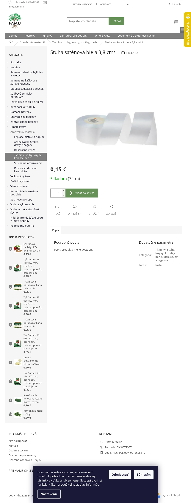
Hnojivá (15, 67)
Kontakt (105, 4)
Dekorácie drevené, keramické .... (26, 169)
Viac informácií (90, 484)
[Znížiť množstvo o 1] (63, 195)
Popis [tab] (55, 230)
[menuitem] (13, 36)
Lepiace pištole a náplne (29, 137)
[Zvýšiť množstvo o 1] (63, 191)
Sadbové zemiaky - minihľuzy (22, 95)
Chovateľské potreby (23, 116)
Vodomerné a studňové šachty (24, 211)
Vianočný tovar (19, 186)
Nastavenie (49, 494)
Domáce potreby (20, 112)
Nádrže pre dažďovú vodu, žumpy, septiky (27, 219)
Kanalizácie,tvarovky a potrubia (24, 192)
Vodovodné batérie (22, 225)
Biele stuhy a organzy (166, 258)
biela (158, 265)
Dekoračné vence (24, 150)
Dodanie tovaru (18, 450)
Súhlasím (144, 475)
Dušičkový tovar (20, 181)
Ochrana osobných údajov (25, 460)
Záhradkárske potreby (24, 122)
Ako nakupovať (82, 4)
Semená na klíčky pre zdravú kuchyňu (23, 82)
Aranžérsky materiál (22, 132)
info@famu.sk (113, 441)
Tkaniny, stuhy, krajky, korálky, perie (28, 156)
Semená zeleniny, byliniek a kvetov (26, 73)
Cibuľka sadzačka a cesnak (26, 88)
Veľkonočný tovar (21, 176)
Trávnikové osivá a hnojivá (26, 102)
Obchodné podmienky (22, 455)
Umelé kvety (18, 127)
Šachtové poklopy (21, 199)
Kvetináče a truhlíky (22, 107)
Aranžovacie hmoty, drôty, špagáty (26, 143)
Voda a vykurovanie (22, 204)
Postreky (15, 62)
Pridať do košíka (84, 193)
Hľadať (116, 21)
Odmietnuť (120, 475)
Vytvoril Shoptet (172, 495)
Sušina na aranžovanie (28, 163)
